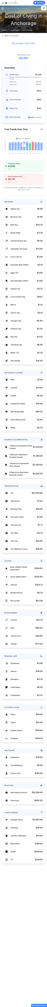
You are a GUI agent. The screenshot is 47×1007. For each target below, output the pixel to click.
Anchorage (14, 30)
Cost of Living (27, 30)
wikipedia (25, 8)
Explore (4, 30)
